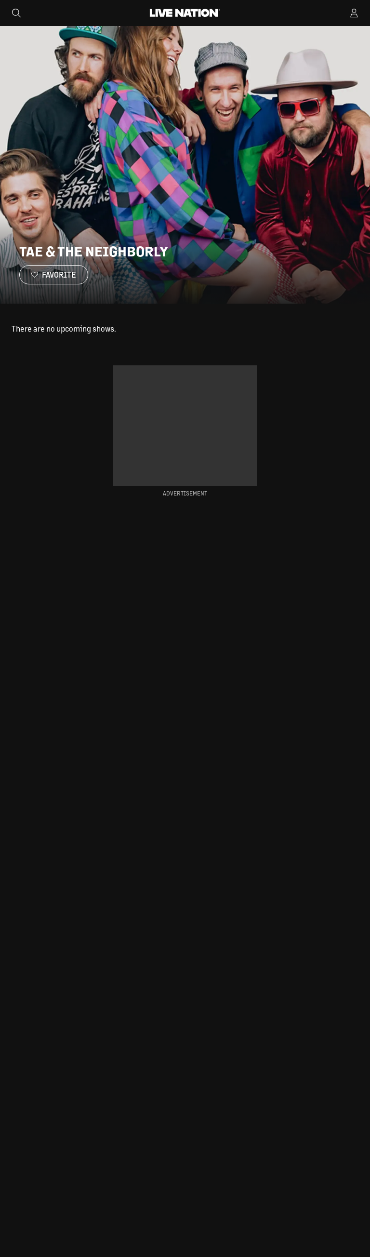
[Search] (16, 13)
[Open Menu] (354, 13)
